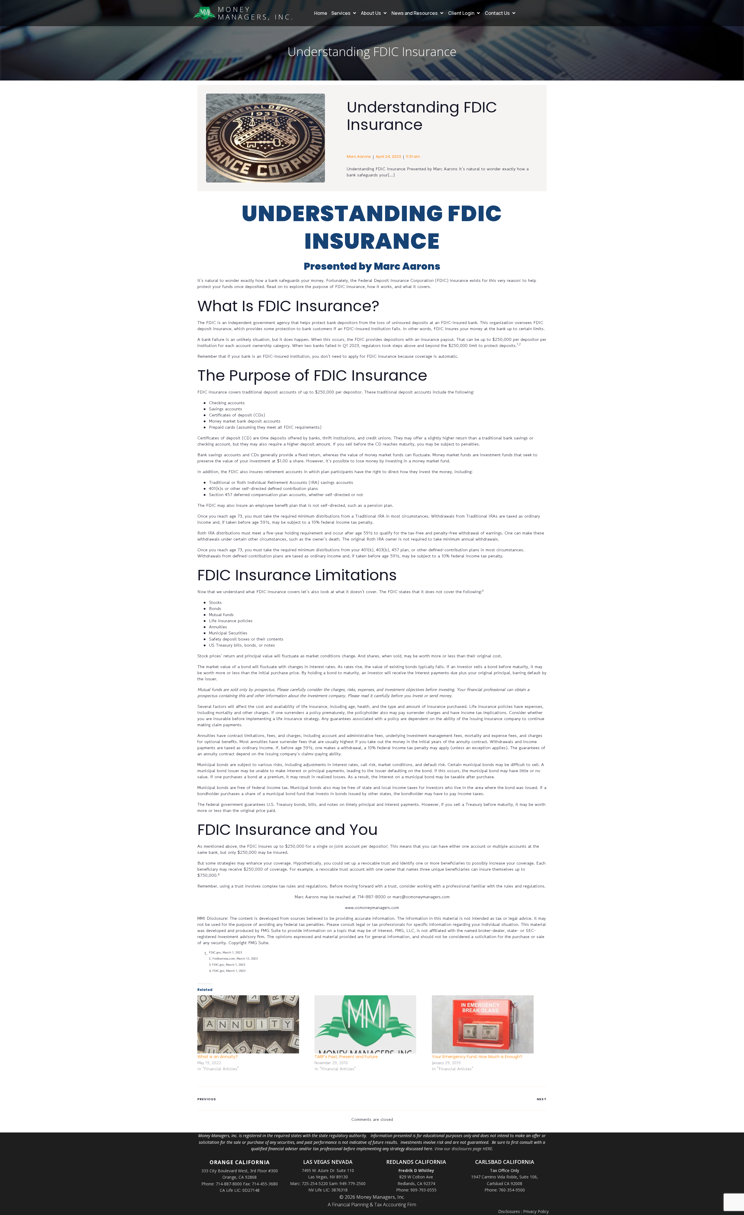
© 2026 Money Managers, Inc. (372, 1197)
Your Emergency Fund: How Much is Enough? (477, 1057)
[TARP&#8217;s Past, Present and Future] (370, 1024)
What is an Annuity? (217, 1057)
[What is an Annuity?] (253, 1024)
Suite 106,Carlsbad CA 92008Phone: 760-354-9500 (511, 1183)
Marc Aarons (359, 156)
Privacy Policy (536, 1211)
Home (320, 13)
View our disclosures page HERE (463, 1148)
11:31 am (413, 156)
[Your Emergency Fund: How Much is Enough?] (487, 1024)
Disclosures (509, 1211)
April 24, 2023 (388, 156)
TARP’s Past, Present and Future (346, 1057)
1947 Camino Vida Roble (494, 1177)
